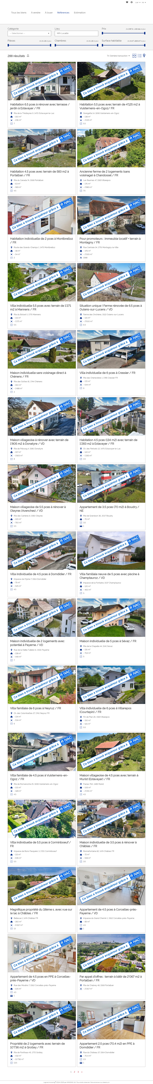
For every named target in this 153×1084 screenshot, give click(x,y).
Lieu (57, 28)
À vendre (35, 12)
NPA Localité (62, 33)
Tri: (108, 56)
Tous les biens (18, 12)
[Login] (132, 2)
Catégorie (13, 28)
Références (63, 12)
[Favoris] (127, 2)
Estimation (79, 12)
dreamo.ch (106, 1082)
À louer (49, 12)
